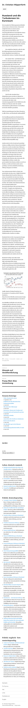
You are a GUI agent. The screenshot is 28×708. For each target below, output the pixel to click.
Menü (4, 9)
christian (6, 359)
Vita (3, 689)
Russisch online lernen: (10, 486)
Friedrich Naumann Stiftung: (11, 522)
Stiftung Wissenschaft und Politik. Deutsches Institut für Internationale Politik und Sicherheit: (14, 620)
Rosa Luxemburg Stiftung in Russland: (14, 577)
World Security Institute (10, 667)
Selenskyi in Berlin (9, 415)
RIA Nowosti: (7, 562)
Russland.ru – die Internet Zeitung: (13, 597)
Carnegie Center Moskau (10, 500)
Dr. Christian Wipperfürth (13, 5)
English (4, 699)
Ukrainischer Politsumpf (10, 407)
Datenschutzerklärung (7, 705)
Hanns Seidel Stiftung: (10, 530)
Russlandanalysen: (9, 605)
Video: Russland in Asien (10, 398)
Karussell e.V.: (7, 478)
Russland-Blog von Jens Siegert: (12, 584)
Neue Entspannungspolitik (11, 551)
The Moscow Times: (9, 661)
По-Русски (5, 686)
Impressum (17, 705)
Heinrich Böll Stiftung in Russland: (13, 536)
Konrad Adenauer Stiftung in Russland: (14, 543)
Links (3, 692)
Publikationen (6, 696)
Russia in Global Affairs (10, 656)
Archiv (4, 451)
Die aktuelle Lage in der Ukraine (12, 424)
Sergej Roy (6, 488)
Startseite (4, 683)
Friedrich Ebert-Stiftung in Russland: (14, 515)
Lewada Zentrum (8, 648)
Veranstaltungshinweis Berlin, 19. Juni (14, 427)
